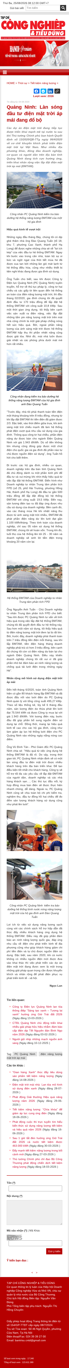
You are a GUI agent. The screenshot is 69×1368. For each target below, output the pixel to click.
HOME (11, 83)
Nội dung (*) (14, 1195)
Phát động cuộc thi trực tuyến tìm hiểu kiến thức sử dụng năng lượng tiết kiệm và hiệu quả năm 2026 (37, 1125)
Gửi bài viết (17, 8)
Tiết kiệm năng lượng (43, 83)
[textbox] (43, 8)
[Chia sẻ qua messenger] (43, 91)
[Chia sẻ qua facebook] (36, 91)
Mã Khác (34, 1230)
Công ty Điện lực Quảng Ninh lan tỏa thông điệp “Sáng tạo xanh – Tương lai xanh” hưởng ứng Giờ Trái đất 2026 (37, 1010)
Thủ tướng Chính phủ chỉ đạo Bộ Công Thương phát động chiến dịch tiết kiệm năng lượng (37, 1163)
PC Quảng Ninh (25, 1054)
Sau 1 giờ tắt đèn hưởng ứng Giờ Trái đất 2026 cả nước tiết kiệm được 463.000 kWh (37, 1142)
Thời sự (22, 83)
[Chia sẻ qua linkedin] (50, 91)
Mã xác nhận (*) (17, 1230)
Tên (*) (11, 1182)
